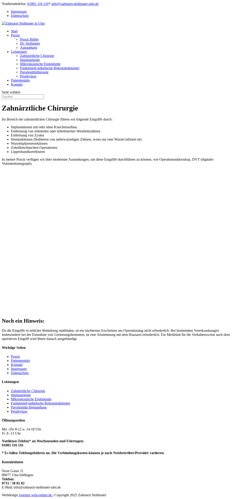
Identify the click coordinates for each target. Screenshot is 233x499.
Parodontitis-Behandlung (29, 407)
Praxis (15, 35)
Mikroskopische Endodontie (40, 64)
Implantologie (30, 60)
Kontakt (17, 84)
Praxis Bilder (29, 39)
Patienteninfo (20, 80)
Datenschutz (20, 16)
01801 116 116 (38, 4)
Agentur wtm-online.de (35, 495)
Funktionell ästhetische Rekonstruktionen (49, 68)
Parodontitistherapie (34, 72)
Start (14, 31)
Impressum (19, 11)
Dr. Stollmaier (30, 43)
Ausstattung (28, 47)
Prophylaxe (28, 76)
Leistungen (19, 52)
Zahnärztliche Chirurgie (37, 56)
